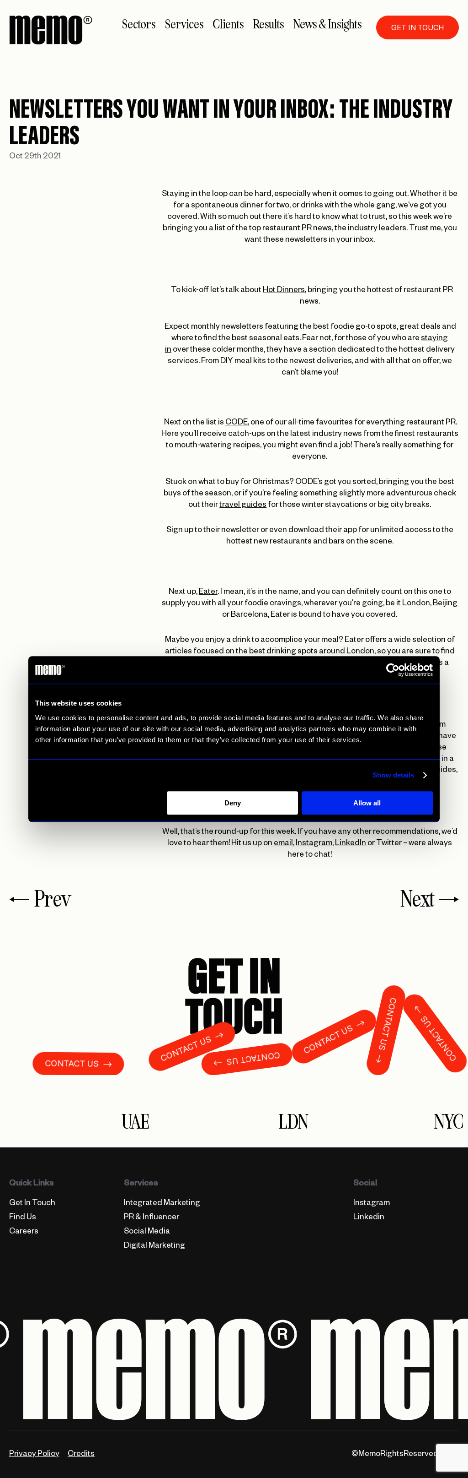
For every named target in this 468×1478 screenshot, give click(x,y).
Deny (232, 803)
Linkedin (368, 1218)
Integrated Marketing (162, 1204)
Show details (393, 775)
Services (184, 24)
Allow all (367, 803)
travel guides (242, 505)
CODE (236, 423)
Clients (228, 24)
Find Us (22, 1218)
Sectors (138, 24)
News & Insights (327, 24)
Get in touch (417, 27)
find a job (335, 446)
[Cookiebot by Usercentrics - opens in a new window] (393, 670)
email (283, 844)
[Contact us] (234, 998)
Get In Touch (32, 1204)
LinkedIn (350, 844)
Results (268, 24)
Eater (208, 592)
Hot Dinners (284, 291)
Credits (81, 1455)
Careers (23, 1232)
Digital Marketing (154, 1246)
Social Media (147, 1232)
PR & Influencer (151, 1218)
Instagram (314, 844)
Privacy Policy (34, 1455)
